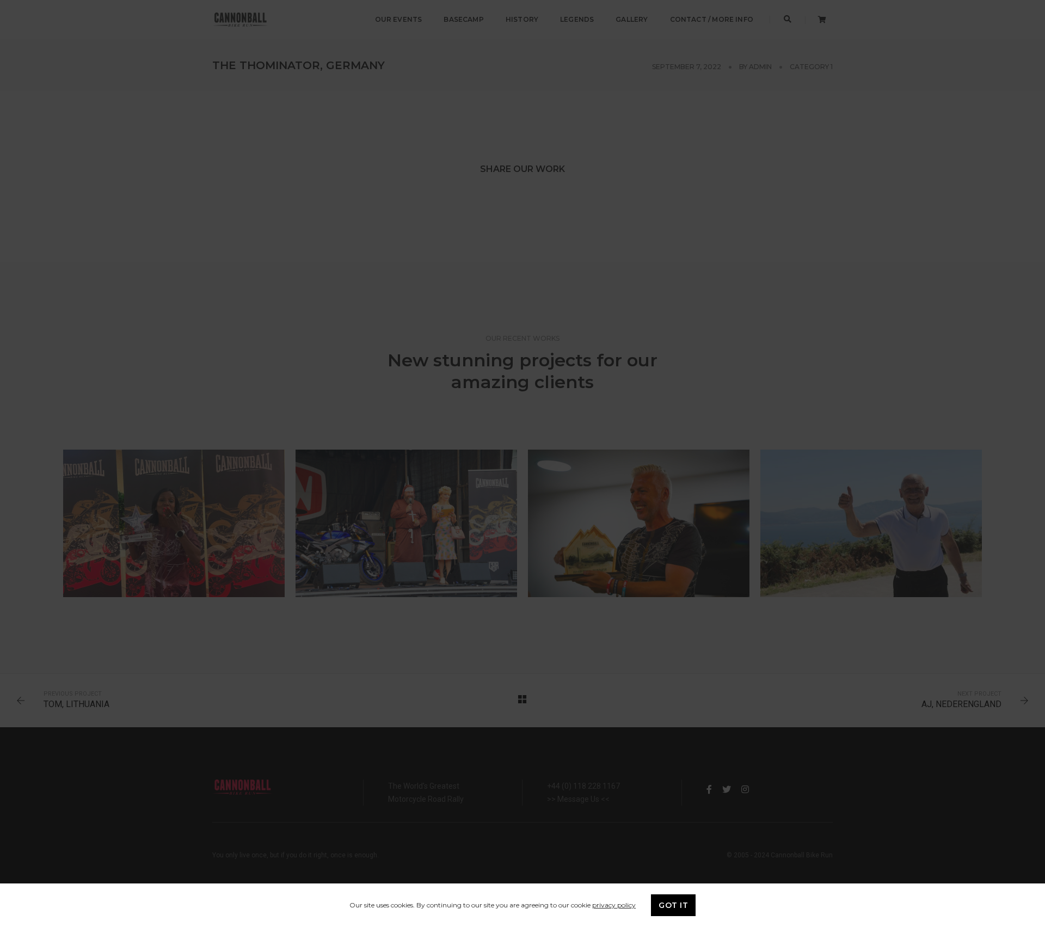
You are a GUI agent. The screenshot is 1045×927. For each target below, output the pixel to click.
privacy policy (614, 905)
